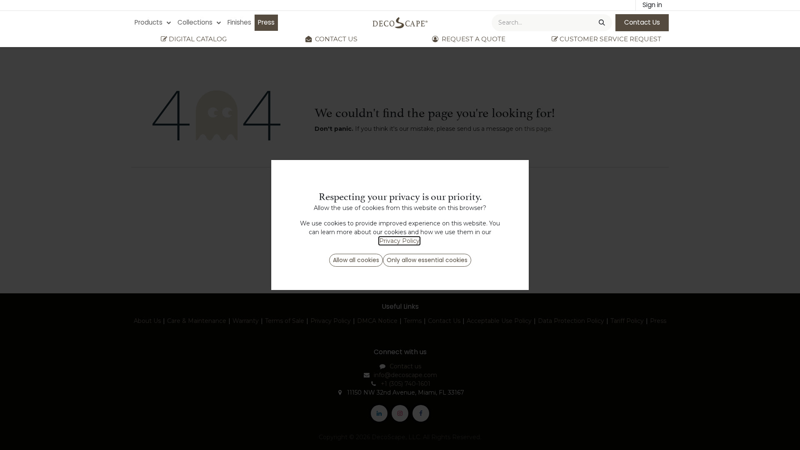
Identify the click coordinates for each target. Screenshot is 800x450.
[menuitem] (152, 23)
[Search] (601, 22)
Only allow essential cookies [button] (427, 260)
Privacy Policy (399, 241)
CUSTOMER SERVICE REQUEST (610, 39)
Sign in (652, 4)
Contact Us (642, 22)
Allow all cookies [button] (356, 260)
